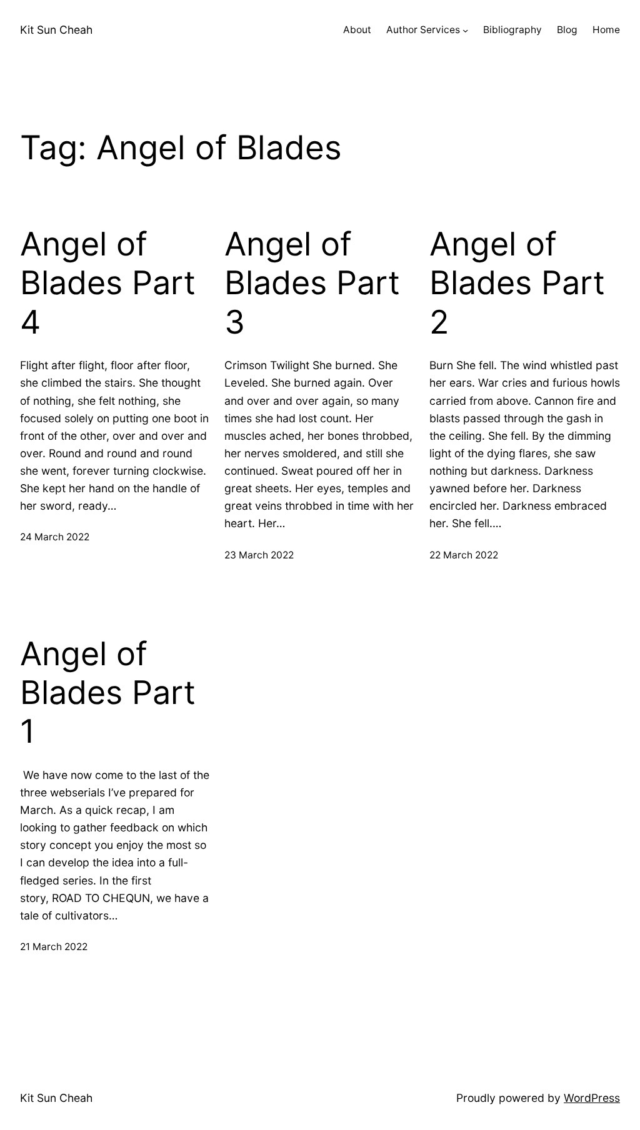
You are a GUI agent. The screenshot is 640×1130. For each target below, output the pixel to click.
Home (606, 30)
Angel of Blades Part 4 (108, 283)
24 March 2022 (54, 537)
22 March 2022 (463, 555)
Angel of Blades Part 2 (517, 283)
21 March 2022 (54, 947)
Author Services (423, 30)
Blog (567, 30)
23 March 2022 (259, 555)
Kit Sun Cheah (56, 29)
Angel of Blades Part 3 (312, 283)
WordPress (592, 1097)
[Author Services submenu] (465, 30)
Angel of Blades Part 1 (108, 693)
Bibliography (512, 30)
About (357, 30)
